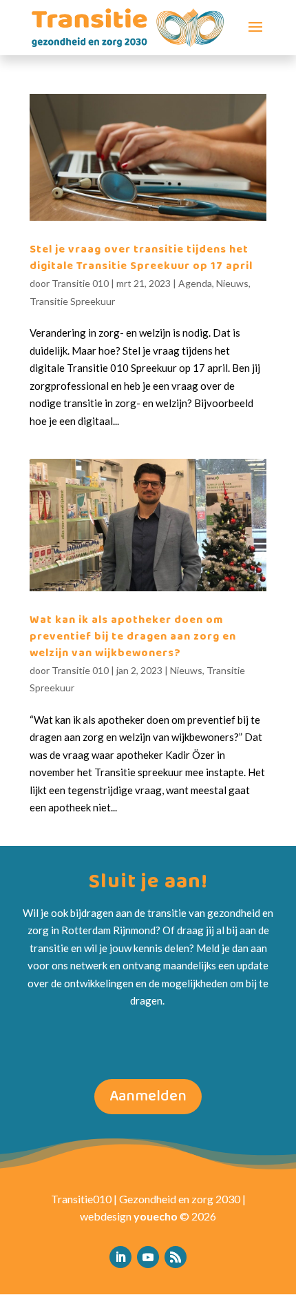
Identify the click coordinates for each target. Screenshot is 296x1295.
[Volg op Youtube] (148, 1257)
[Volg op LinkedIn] (120, 1257)
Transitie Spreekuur (72, 301)
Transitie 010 (80, 283)
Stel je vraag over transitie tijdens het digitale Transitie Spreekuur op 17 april (141, 258)
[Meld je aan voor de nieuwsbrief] (176, 1257)
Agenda (195, 283)
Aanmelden (148, 1096)
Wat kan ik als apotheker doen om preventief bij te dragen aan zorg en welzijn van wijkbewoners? (133, 636)
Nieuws (232, 283)
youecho (156, 1216)
